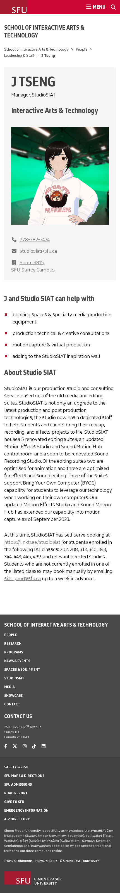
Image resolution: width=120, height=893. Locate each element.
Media (9, 686)
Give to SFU (14, 801)
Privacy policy (46, 861)
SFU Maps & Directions (24, 775)
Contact (12, 704)
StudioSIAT (14, 678)
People (81, 49)
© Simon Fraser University (79, 861)
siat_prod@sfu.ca (22, 578)
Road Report (16, 793)
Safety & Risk (16, 767)
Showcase (13, 695)
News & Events (17, 660)
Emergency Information (26, 810)
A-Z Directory (17, 819)
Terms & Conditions (18, 861)
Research (12, 643)
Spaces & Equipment (22, 669)
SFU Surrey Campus (33, 270)
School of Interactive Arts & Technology (44, 31)
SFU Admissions (18, 784)
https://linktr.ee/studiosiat (32, 542)
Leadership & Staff (19, 55)
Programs (13, 652)
